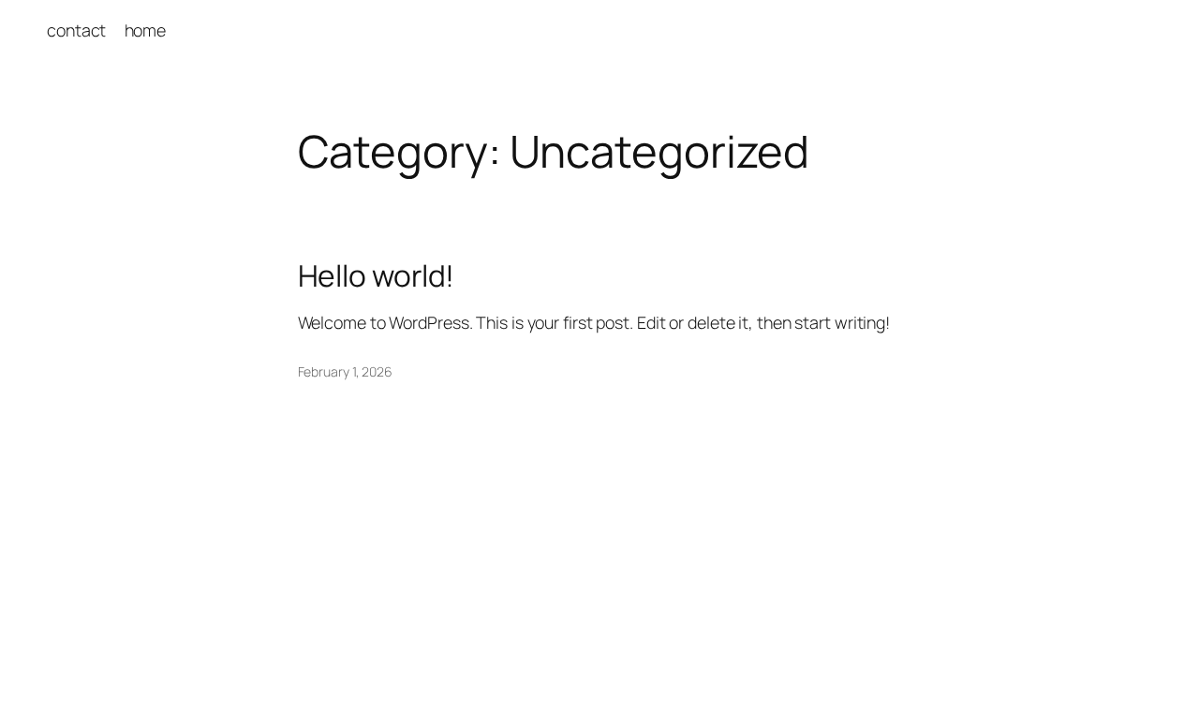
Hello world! (376, 276)
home (146, 30)
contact (76, 30)
